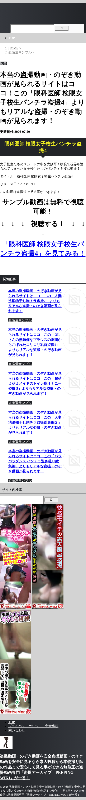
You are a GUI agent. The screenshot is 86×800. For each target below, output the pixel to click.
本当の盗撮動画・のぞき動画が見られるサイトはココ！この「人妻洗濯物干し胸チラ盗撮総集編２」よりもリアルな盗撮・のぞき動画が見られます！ (35, 422)
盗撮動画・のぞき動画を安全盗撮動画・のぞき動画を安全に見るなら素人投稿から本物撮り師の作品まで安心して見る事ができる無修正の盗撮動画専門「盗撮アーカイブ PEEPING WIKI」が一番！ (41, 767)
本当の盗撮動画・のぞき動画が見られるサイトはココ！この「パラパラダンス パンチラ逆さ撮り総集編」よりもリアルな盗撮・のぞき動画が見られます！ (35, 461)
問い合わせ (16, 730)
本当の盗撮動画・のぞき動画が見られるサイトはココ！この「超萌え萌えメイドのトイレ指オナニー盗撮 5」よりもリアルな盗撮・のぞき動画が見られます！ (35, 383)
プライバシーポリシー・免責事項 (33, 726)
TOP (11, 38)
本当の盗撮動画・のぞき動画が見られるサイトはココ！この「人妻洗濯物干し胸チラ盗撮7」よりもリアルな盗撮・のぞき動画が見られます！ (35, 301)
